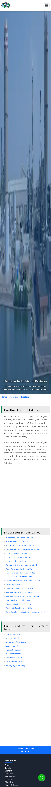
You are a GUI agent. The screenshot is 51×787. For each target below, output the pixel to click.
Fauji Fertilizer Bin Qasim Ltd (19, 569)
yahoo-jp (34, 739)
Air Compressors (13, 654)
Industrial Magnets (14, 634)
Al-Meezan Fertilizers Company (20, 538)
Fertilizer (9, 773)
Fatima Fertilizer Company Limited (21, 565)
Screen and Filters (14, 638)
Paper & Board (11, 785)
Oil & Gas (9, 779)
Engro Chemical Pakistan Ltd (19, 553)
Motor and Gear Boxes (16, 642)
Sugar (7, 765)
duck (32, 736)
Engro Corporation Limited (18, 557)
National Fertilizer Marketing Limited (22, 596)
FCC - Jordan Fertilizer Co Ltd (19, 577)
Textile (8, 768)
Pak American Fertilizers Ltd (18, 600)
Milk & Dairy (10, 776)
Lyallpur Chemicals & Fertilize (19, 588)
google (7, 736)
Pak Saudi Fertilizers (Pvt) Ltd (19, 608)
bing (20, 736)
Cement (8, 770)
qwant (20, 739)
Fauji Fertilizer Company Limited (20, 573)
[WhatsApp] (41, 777)
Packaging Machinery (15, 665)
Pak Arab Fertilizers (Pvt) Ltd (18, 604)
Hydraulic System (13, 650)
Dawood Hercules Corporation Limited (23, 549)
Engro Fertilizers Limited (17, 561)
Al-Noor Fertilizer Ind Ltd (17, 541)
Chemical (9, 782)
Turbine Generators (14, 661)
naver (26, 739)
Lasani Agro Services (15, 584)
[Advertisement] (25, 496)
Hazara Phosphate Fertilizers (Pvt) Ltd (23, 581)
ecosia (43, 736)
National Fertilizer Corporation (20, 592)
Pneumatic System (14, 658)
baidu (26, 736)
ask (37, 736)
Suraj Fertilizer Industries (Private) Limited (25, 612)
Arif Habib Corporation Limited (20, 545)
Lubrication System (14, 646)
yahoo (14, 736)
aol (14, 739)
